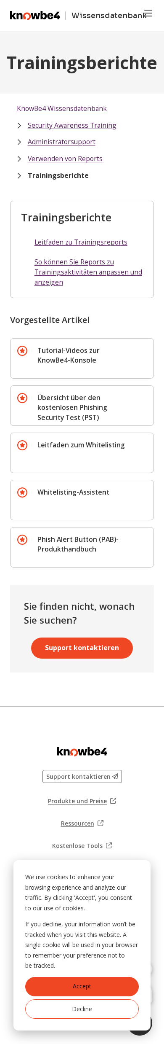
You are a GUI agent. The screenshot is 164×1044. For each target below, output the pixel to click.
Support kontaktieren (82, 647)
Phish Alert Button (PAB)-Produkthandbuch (78, 544)
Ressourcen (82, 823)
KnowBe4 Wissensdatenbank (62, 108)
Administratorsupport (61, 141)
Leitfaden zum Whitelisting (81, 444)
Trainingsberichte (58, 175)
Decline (82, 1009)
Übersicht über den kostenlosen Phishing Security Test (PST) (72, 407)
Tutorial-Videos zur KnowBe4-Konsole (68, 355)
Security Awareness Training (72, 125)
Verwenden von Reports (65, 158)
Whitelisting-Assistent (73, 492)
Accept (82, 986)
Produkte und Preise (82, 801)
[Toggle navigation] (148, 13)
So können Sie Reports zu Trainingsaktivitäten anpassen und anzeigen (88, 271)
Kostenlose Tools (82, 846)
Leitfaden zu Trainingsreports (80, 242)
